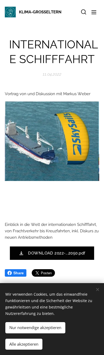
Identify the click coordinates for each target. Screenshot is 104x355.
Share (18, 273)
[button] (83, 12)
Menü (94, 12)
